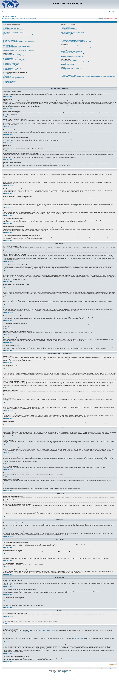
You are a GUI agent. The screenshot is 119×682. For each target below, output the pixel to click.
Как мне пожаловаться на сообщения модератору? (13, 65)
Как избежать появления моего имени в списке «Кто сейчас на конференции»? (19, 41)
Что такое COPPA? (7, 27)
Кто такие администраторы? (66, 25)
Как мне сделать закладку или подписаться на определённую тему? (75, 61)
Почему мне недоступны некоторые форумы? (12, 61)
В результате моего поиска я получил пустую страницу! (72, 53)
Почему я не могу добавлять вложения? (11, 63)
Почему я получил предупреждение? (10, 64)
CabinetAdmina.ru (65, 671)
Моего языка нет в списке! (8, 45)
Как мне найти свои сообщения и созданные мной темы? (72, 56)
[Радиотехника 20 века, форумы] (10, 4)
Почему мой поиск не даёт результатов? (69, 52)
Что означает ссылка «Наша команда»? (69, 34)
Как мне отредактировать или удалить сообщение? (13, 55)
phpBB (75, 205)
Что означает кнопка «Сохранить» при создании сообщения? (15, 66)
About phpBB (26, 631)
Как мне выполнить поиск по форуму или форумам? (71, 51)
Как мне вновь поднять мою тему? (10, 69)
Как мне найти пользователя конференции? (70, 55)
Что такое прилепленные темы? (9, 81)
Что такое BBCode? (7, 73)
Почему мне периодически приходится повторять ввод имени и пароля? (18, 34)
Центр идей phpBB (79, 638)
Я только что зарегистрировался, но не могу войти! (13, 29)
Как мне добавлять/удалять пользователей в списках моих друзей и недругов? (77, 47)
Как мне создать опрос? (8, 58)
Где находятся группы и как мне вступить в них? (71, 29)
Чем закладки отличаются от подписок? (69, 60)
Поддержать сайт (113, 18)
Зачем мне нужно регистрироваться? (10, 25)
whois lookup (90, 646)
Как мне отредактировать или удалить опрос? (12, 60)
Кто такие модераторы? (65, 27)
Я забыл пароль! (6, 33)
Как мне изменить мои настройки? (10, 40)
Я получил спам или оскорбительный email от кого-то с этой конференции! (76, 41)
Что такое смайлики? (7, 76)
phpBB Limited (45, 630)
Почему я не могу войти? (8, 30)
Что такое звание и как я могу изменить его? (12, 48)
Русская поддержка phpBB (59, 672)
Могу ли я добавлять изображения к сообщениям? (13, 77)
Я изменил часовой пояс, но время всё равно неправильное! (15, 43)
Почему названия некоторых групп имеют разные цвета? (72, 32)
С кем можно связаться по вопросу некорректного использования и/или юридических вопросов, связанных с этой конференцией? (88, 76)
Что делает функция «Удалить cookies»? (11, 35)
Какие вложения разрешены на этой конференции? (71, 68)
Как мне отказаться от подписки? (67, 64)
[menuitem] (4, 12)
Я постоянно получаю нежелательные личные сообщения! (73, 40)
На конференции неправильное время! (11, 42)
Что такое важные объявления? (9, 78)
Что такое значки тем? (7, 83)
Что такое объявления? (8, 80)
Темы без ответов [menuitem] (5, 16)
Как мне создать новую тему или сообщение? (12, 54)
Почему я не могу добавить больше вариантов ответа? (14, 59)
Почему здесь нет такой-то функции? (68, 75)
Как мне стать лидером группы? (67, 30)
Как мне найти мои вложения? (67, 69)
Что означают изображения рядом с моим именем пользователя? (16, 46)
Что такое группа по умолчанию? (67, 33)
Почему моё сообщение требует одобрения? (12, 68)
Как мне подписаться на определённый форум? (70, 63)
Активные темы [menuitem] (14, 16)
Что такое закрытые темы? (8, 82)
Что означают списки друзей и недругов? (69, 45)
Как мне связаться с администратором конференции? (72, 77)
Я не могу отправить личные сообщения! (69, 38)
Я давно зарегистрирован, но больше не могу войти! (14, 32)
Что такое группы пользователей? (68, 28)
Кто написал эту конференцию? (67, 74)
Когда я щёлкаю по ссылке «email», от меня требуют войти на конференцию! (18, 50)
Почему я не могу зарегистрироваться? (11, 28)
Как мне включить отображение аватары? (11, 47)
